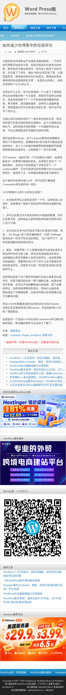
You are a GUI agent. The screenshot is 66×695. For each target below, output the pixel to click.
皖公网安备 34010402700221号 (41, 687)
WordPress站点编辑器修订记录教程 (29, 365)
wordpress (36, 335)
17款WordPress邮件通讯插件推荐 (21, 580)
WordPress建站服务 (40, 672)
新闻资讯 (19, 28)
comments (15, 335)
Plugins (25, 335)
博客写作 (47, 335)
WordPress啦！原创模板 (13, 672)
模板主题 (35, 28)
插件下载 (51, 28)
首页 (5, 28)
